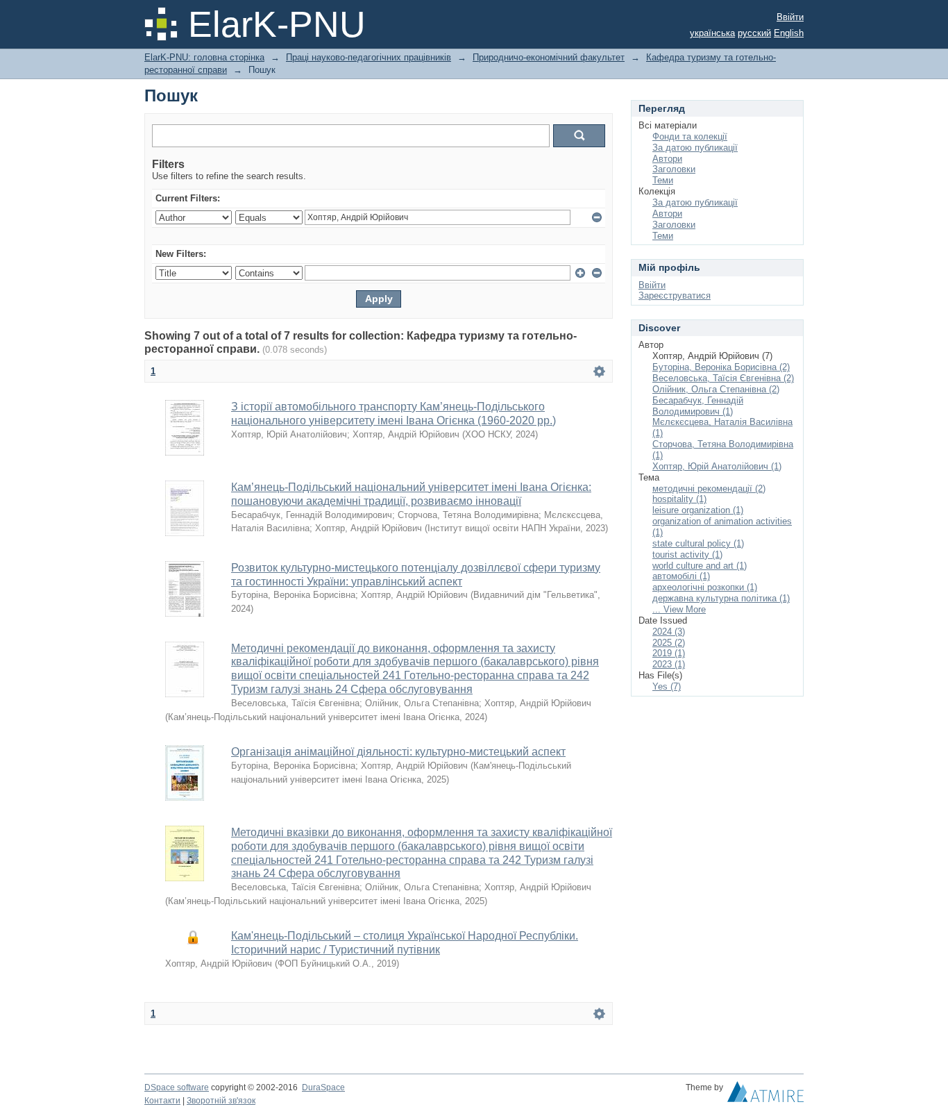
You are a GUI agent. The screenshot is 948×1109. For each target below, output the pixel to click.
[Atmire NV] (765, 1095)
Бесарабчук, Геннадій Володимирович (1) (697, 406)
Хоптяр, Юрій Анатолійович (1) (716, 466)
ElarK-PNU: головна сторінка (204, 57)
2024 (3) (668, 631)
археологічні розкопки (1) (704, 587)
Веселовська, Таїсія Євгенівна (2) (723, 378)
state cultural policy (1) (698, 543)
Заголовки (673, 169)
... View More (679, 609)
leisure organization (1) (697, 510)
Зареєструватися (674, 295)
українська (712, 33)
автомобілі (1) (681, 576)
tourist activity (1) (687, 554)
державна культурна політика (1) (721, 598)
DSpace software (176, 1087)
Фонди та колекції (689, 136)
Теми (662, 180)
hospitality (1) (679, 499)
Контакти (162, 1101)
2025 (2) (668, 642)
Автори (667, 158)
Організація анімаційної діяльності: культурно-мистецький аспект (398, 752)
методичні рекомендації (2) (708, 488)
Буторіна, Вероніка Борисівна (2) (721, 367)
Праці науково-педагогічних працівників (368, 57)
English (789, 33)
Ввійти (790, 17)
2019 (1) (668, 653)
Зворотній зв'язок (221, 1101)
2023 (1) (668, 664)
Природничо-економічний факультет (549, 57)
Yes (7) (666, 686)
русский (754, 33)
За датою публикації (695, 147)
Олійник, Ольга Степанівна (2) (715, 389)
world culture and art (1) (699, 565)
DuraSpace (323, 1087)
